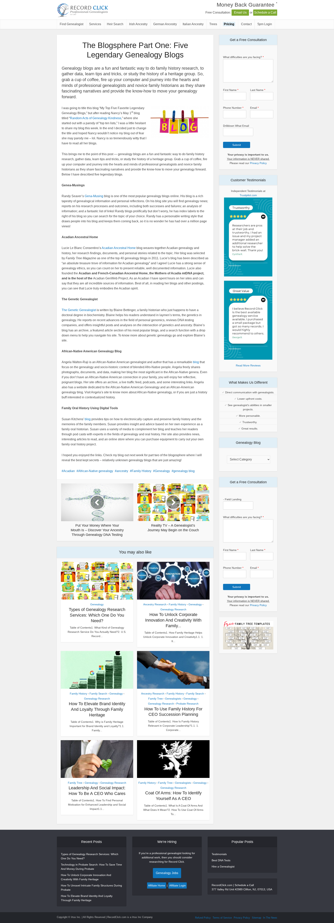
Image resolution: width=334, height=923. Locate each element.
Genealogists (173, 698)
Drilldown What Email (236, 125)
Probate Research (187, 703)
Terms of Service (222, 917)
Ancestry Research (154, 604)
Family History (141, 471)
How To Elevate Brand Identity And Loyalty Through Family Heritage (97, 709)
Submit (236, 144)
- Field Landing (232, 499)
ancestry (122, 471)
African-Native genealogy (95, 471)
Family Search (98, 693)
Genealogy (162, 471)
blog (196, 362)
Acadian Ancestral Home (119, 248)
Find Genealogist (71, 24)
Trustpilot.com (248, 195)
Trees (213, 24)
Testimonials (219, 854)
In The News (270, 917)
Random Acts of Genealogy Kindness (95, 118)
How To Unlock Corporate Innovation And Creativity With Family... (173, 620)
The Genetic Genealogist (79, 310)
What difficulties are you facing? (243, 57)
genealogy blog (184, 471)
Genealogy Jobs (167, 873)
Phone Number (233, 107)
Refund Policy (203, 917)
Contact (246, 24)
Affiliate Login (177, 885)
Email (254, 107)
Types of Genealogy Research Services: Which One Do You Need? (97, 615)
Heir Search (115, 24)
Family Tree (155, 698)
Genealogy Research (173, 609)
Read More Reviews (248, 365)
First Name (230, 90)
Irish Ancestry (138, 24)
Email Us (240, 12)
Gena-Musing (94, 196)
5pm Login (264, 24)
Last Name (257, 90)
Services (95, 24)
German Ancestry (165, 24)
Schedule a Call (265, 12)
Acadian (69, 471)
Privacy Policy (258, 163)
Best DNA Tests (221, 860)
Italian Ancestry (193, 24)
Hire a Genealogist (223, 866)
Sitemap (256, 917)
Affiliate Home (156, 885)
